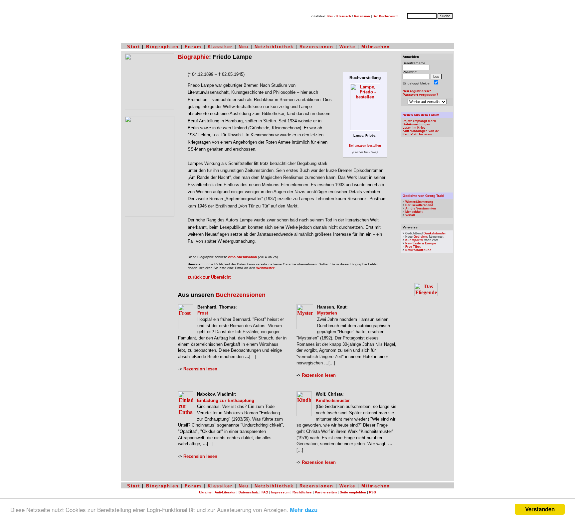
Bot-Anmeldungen (416, 124)
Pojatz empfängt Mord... (421, 121)
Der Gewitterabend (419, 205)
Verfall (410, 215)
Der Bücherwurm (385, 16)
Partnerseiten (326, 492)
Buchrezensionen (241, 295)
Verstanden (540, 509)
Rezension (362, 16)
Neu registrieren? (417, 91)
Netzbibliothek (274, 46)
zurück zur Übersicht (209, 277)
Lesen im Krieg (414, 127)
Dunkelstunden (435, 233)
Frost (202, 313)
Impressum (280, 492)
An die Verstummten (420, 208)
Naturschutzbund (418, 250)
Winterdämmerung (419, 201)
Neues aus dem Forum (421, 115)
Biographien (162, 46)
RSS (372, 492)
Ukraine (205, 492)
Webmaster (265, 268)
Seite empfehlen (353, 492)
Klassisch (343, 16)
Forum (193, 46)
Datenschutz (249, 492)
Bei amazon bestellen (365, 145)
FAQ (265, 492)
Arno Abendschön (242, 257)
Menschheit (414, 211)
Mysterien (327, 313)
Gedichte (420, 236)
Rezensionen (316, 46)
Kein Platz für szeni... (419, 134)
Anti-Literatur (225, 492)
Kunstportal (414, 240)
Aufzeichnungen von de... (422, 131)
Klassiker (220, 46)
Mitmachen (375, 46)
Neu (330, 16)
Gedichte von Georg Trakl (423, 195)
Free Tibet (413, 246)
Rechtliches (302, 492)
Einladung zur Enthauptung (225, 400)
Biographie (193, 57)
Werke (347, 46)
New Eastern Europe (420, 243)
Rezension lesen (200, 368)
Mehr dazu (303, 510)
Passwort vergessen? (420, 94)
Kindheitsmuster (333, 400)
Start (133, 46)
